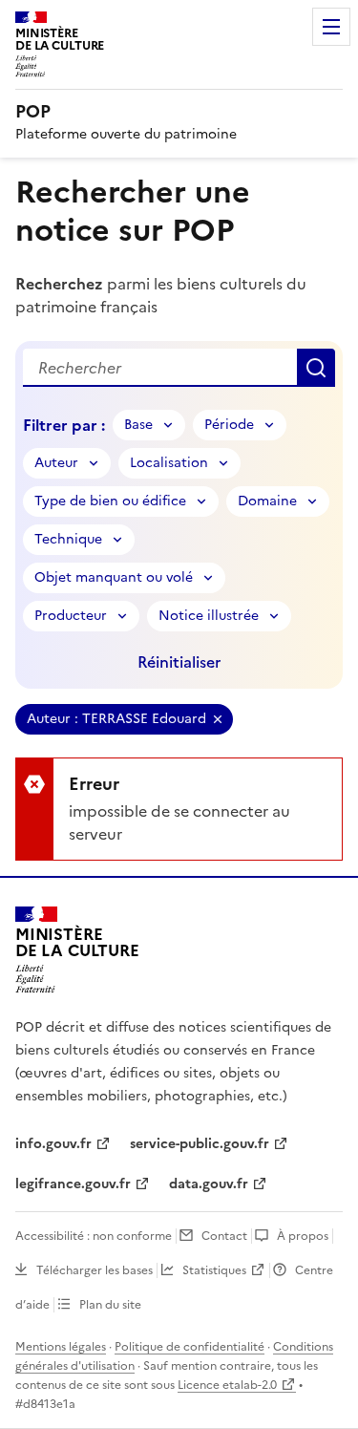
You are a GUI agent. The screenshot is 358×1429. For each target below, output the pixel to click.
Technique (68, 539)
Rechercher (316, 368)
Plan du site (110, 1304)
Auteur (56, 463)
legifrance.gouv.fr (73, 1184)
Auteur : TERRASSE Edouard (116, 719)
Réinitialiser (179, 662)
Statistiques (214, 1270)
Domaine (267, 501)
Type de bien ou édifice (110, 501)
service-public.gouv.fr (199, 1144)
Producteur (70, 616)
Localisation (169, 463)
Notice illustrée (208, 616)
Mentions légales (60, 1346)
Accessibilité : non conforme (93, 1236)
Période (229, 425)
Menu (331, 27)
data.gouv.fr (208, 1184)
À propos (302, 1236)
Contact (224, 1236)
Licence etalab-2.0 (227, 1385)
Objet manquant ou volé (113, 577)
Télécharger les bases (94, 1270)
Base (138, 425)
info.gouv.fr (53, 1144)
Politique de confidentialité (189, 1346)
